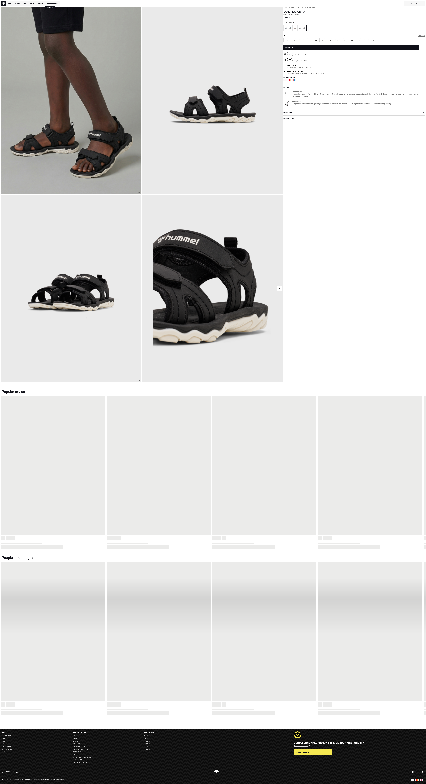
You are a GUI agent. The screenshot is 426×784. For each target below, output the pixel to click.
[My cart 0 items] (422, 3)
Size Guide (76, 744)
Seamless (147, 744)
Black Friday (147, 749)
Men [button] (9, 3)
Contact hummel (7, 749)
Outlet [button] (41, 3)
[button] (406, 3)
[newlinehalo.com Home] (3, 3)
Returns (75, 741)
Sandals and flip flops (305, 8)
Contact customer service (81, 762)
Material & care (288, 118)
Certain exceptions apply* (301, 746)
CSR (3, 744)
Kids (285, 8)
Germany (8, 772)
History (4, 738)
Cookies (75, 754)
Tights (146, 738)
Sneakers (147, 741)
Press (4, 741)
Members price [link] (52, 3)
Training (146, 736)
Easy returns (292, 65)
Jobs (3, 752)
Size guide (421, 36)
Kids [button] (25, 3)
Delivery (290, 53)
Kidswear (147, 746)
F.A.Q (74, 736)
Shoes (291, 8)
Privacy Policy (77, 752)
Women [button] (17, 3)
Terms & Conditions (79, 746)
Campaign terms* (78, 760)
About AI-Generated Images (82, 757)
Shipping (290, 59)
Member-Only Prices (295, 71)
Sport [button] (32, 3)
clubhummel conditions (80, 749)
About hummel (6, 736)
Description (287, 112)
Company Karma (7, 746)
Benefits (286, 88)
